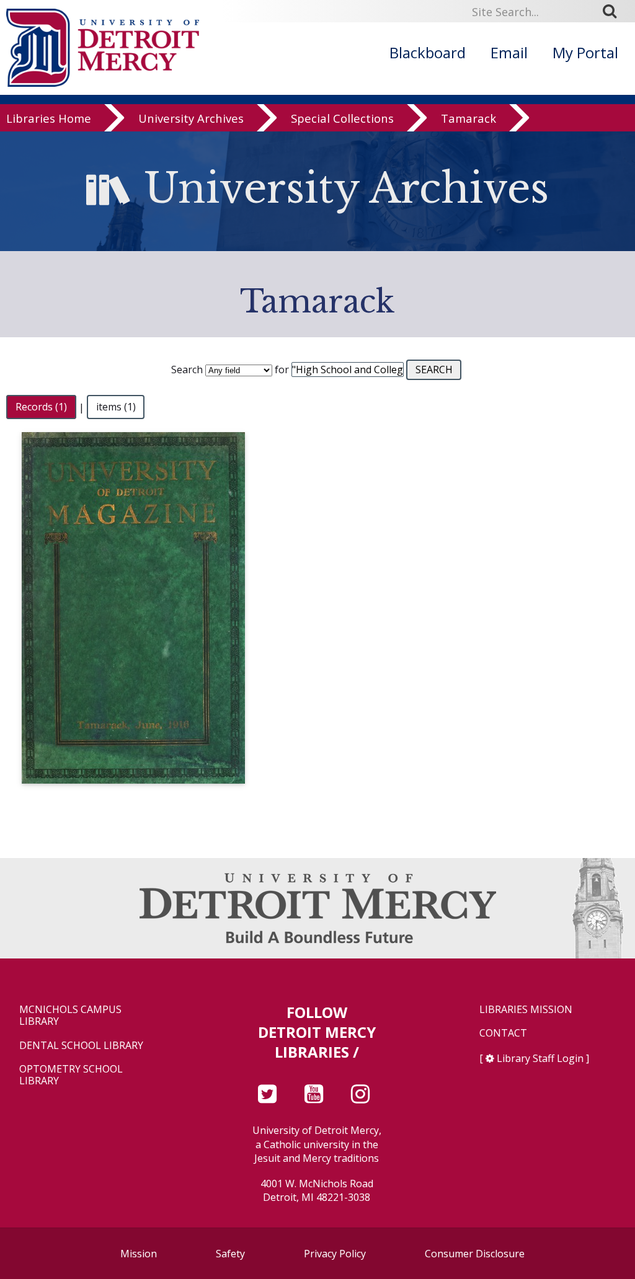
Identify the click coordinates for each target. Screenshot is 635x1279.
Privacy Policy (335, 1253)
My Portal (585, 52)
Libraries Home (48, 118)
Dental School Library (81, 1045)
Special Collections (342, 118)
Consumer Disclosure (475, 1253)
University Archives (191, 118)
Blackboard (427, 52)
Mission (138, 1253)
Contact (503, 1033)
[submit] (614, 11)
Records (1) (41, 407)
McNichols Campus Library (70, 1015)
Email (509, 52)
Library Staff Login (540, 1058)
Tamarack (468, 118)
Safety (230, 1253)
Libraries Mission (525, 1010)
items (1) (116, 407)
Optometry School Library (71, 1075)
